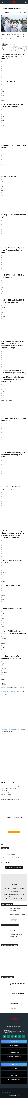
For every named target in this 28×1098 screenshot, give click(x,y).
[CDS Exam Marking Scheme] (5, 993)
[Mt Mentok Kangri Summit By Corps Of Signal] (5, 1002)
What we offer (8, 1091)
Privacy (12, 1091)
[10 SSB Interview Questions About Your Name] (5, 984)
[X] (10, 836)
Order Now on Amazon (14, 831)
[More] (20, 836)
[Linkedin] (11, 898)
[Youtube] (21, 898)
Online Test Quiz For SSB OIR (17, 914)
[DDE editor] (2, 13)
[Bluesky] (14, 773)
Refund (16, 1091)
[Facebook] (7, 836)
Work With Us (21, 1091)
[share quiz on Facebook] (14, 763)
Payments (4, 1092)
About (2, 1091)
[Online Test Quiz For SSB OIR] (5, 915)
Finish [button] (3, 679)
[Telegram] (17, 836)
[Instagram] (9, 898)
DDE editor (7, 12)
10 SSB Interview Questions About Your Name (17, 984)
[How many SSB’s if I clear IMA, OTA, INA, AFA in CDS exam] (5, 930)
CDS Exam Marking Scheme (17, 993)
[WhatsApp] (13, 836)
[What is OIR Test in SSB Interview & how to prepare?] (5, 909)
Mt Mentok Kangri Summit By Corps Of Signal (17, 1002)
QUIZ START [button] (4, 43)
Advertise (9, 1092)
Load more (13, 920)
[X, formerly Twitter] (14, 768)
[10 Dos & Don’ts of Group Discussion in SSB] (5, 936)
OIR (9, 790)
